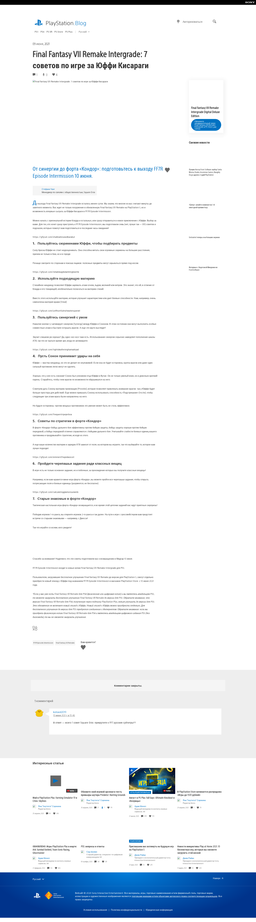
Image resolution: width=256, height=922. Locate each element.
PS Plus (69, 31)
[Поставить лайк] (54, 813)
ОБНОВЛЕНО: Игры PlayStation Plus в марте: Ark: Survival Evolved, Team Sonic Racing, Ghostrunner (55, 849)
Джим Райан (140, 855)
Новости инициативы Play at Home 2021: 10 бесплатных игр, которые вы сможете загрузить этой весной (198, 849)
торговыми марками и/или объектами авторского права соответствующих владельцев (174, 896)
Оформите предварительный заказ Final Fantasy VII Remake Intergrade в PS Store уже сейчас (205, 125)
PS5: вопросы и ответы (92, 846)
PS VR (49, 31)
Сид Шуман (91, 851)
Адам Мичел (140, 806)
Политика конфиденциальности (126, 909)
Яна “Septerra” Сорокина (49, 806)
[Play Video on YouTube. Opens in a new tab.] (71, 791)
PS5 (36, 31)
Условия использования (95, 909)
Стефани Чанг (48, 189)
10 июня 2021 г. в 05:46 (64, 715)
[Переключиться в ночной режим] (178, 21)
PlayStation (66, 22)
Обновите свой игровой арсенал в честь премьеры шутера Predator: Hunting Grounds (103, 793)
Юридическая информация (159, 909)
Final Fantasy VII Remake (65, 643)
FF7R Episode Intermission (43, 643)
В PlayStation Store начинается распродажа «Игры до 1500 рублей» (199, 793)
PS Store (58, 31)
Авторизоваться (192, 21)
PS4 (42, 31)
